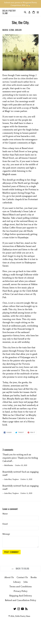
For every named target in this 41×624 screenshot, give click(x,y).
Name (5, 513)
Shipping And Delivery (20, 595)
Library (17, 581)
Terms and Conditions (20, 586)
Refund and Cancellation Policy (20, 600)
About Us (9, 577)
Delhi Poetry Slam (9, 12)
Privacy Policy (20, 591)
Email (5, 524)
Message (6, 534)
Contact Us (22, 577)
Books (34, 577)
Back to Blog (22, 568)
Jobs (25, 581)
